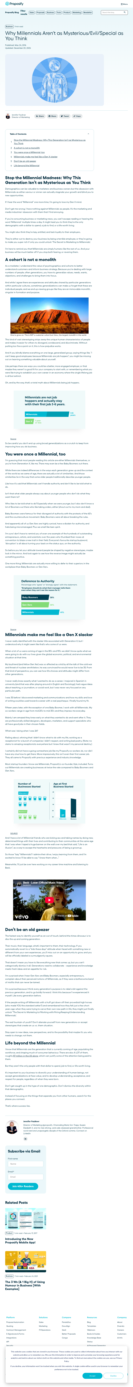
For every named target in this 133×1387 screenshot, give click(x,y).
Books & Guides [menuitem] (93, 1334)
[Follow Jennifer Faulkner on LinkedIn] (25, 1139)
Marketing (77, 13)
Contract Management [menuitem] (16, 1330)
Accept (92, 1376)
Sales (32, 13)
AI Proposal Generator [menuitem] (96, 1346)
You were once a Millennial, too (29, 152)
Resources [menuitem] (92, 1317)
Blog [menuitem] (89, 1322)
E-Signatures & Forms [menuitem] (15, 1334)
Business (50, 13)
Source (13, 439)
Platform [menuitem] (10, 1317)
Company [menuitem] (122, 1317)
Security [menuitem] (9, 1346)
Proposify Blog (12, 12)
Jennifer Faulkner (31, 1121)
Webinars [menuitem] (91, 1330)
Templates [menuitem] (91, 1326)
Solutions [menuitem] (43, 1317)
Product (67, 13)
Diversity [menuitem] (120, 1326)
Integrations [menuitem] (11, 1338)
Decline (113, 1376)
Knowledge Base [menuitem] (94, 1338)
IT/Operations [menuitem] (44, 1330)
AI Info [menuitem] (119, 1338)
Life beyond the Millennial (26, 165)
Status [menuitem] (89, 1342)
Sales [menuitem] (41, 1322)
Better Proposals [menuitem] (69, 1334)
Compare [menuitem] (66, 1317)
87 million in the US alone (25, 1056)
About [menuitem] (119, 1322)
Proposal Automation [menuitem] (15, 1322)
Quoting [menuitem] (9, 1326)
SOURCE (14, 833)
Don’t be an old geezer (25, 161)
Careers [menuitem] (120, 1330)
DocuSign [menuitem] (66, 1326)
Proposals (40, 13)
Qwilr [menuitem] (64, 1330)
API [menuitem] (7, 1342)
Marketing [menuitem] (43, 1326)
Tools (59, 13)
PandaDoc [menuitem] (66, 1322)
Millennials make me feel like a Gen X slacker (36, 157)
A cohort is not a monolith (27, 148)
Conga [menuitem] (65, 1338)
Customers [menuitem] (121, 1334)
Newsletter (88, 13)
